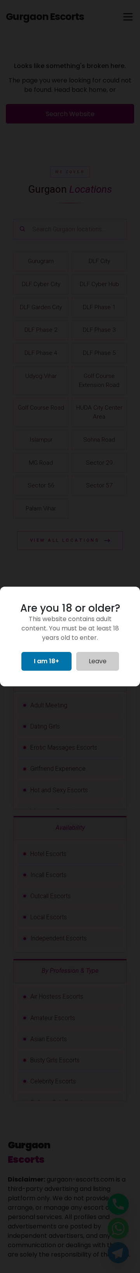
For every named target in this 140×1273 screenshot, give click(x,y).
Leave (98, 661)
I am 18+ (46, 661)
